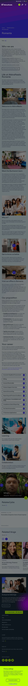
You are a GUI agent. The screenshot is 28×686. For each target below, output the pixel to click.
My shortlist (18, 1)
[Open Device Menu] (25, 5)
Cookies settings (13, 683)
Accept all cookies (12, 680)
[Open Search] (22, 4)
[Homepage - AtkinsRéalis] (6, 5)
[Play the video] (19, 5)
